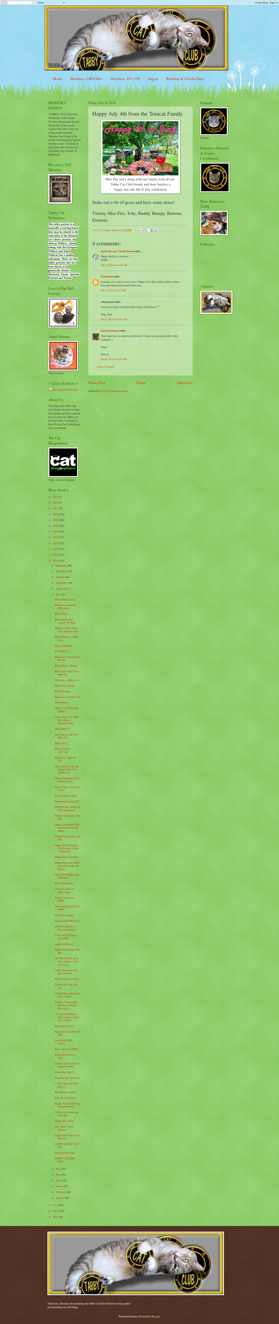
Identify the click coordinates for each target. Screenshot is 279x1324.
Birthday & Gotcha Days (185, 78)
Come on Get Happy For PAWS (65, 936)
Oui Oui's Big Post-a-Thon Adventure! (66, 928)
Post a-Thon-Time (64, 883)
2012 (55, 1211)
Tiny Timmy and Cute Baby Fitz (66, 736)
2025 (55, 496)
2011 (55, 1217)
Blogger (156, 1316)
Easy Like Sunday (64, 915)
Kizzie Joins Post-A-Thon (65, 1056)
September (62, 583)
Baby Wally (61, 613)
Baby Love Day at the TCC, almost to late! (67, 629)
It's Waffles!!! (62, 651)
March (59, 1186)
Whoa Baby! (61, 702)
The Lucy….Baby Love (67, 680)
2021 (55, 520)
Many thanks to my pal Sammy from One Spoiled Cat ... (67, 769)
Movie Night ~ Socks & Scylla (67, 788)
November (62, 571)
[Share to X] (148, 230)
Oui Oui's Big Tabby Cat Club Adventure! (67, 808)
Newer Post (96, 382)
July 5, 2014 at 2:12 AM (113, 290)
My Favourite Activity (67, 979)
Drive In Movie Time (66, 795)
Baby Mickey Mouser (66, 665)
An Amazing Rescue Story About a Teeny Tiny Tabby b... (67, 1017)
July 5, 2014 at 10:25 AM (114, 319)
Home (57, 78)
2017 (55, 543)
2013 (55, 1205)
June (58, 1168)
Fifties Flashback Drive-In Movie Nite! (67, 779)
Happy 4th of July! (65, 1121)
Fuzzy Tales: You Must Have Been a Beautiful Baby (67, 720)
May (58, 1174)
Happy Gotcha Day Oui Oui (67, 951)
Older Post (185, 382)
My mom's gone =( (65, 1026)
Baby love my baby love (67, 697)
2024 (55, 502)
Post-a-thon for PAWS (66, 1049)
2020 (55, 525)
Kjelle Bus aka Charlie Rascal (117, 251)
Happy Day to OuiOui (66, 857)
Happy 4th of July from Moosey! (67, 1136)
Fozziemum (107, 276)
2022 (55, 514)
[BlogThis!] (145, 230)
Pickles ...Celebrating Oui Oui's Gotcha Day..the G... (66, 1005)
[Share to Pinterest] (156, 230)
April (59, 1180)
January (60, 1198)
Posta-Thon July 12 (65, 1072)
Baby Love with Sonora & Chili (67, 658)
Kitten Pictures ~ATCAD (63, 750)
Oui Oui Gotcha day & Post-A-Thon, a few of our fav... (67, 961)
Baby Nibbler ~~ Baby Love (66, 638)
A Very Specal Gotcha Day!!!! (66, 1084)
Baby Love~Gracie (65, 685)
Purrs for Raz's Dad (65, 1152)
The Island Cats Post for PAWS (67, 908)
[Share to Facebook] (152, 230)
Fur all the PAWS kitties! (64, 1041)
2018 (55, 537)
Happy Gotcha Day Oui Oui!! (67, 1033)
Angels (152, 78)
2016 (55, 549)
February (61, 1192)
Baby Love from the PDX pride (65, 606)
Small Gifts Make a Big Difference (67, 876)
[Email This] (141, 230)
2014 (55, 560)
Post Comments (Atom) (115, 391)
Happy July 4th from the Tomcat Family (67, 1105)
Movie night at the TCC (67, 801)
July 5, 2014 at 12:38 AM (114, 265)
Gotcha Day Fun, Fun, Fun (66, 986)
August (60, 588)
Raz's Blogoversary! (65, 1092)
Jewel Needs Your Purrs (67, 1078)
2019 (55, 531)
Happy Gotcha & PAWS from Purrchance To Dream (67, 866)
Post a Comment (105, 366)
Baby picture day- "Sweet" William (65, 621)
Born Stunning (62, 691)
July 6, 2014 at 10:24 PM (114, 359)
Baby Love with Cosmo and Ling (67, 672)
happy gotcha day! (64, 944)
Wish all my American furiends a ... (67, 1113)
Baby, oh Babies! (64, 645)
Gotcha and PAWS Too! (67, 921)
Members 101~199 (125, 78)
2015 (55, 554)
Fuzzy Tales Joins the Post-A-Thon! (66, 971)
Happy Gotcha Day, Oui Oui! (67, 817)
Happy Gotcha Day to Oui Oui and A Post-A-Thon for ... (67, 848)
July (58, 594)
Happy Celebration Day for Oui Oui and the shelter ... (67, 828)
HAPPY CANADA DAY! (65, 1160)
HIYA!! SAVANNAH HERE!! (66, 709)
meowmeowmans (110, 331)
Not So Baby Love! (65, 599)
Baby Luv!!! (61, 743)
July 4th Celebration (65, 1098)
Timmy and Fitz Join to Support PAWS (67, 1065)
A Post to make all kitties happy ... (64, 890)
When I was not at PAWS (64, 899)
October (60, 577)
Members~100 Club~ (86, 78)
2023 (55, 508)
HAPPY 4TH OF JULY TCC (67, 1145)
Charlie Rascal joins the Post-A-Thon (67, 994)
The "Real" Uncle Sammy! (64, 1128)
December (61, 565)
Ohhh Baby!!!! (63, 729)
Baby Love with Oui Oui (65, 759)
